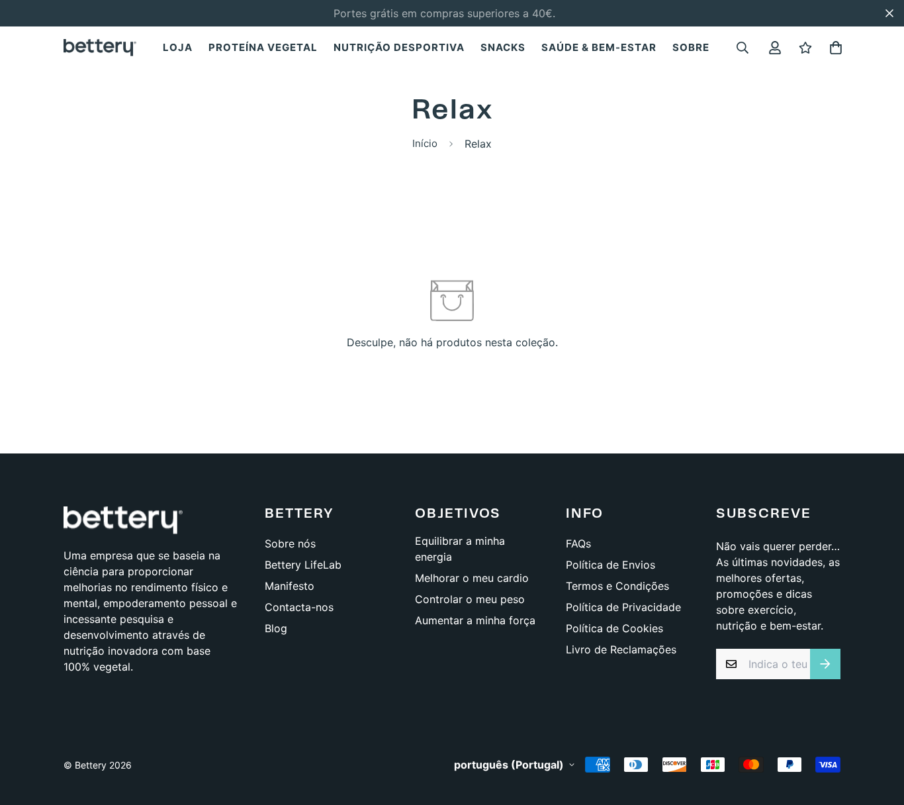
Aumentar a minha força (475, 620)
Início (424, 143)
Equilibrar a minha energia (460, 548)
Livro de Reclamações (621, 649)
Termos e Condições (617, 585)
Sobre (690, 47)
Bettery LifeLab (303, 564)
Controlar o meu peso (470, 599)
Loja (178, 47)
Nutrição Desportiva (399, 47)
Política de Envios (610, 564)
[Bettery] (100, 47)
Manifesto (289, 585)
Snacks (502, 47)
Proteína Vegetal (263, 47)
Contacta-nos (299, 607)
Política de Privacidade (623, 607)
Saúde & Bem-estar (598, 47)
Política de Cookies (614, 628)
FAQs (578, 543)
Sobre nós (290, 543)
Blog (276, 628)
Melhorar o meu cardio (472, 578)
